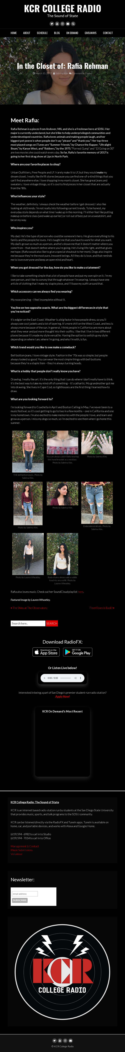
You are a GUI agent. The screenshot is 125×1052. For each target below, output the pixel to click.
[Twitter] (52, 24)
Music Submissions (22, 850)
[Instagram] (62, 24)
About (26, 33)
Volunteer (17, 854)
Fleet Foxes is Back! (100, 608)
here (80, 591)
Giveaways (90, 33)
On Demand (72, 33)
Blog (57, 33)
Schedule (42, 33)
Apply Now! (62, 696)
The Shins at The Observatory (30, 608)
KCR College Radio (62, 8)
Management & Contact (25, 846)
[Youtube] (57, 24)
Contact (108, 33)
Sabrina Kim (61, 73)
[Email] (68, 24)
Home (14, 33)
